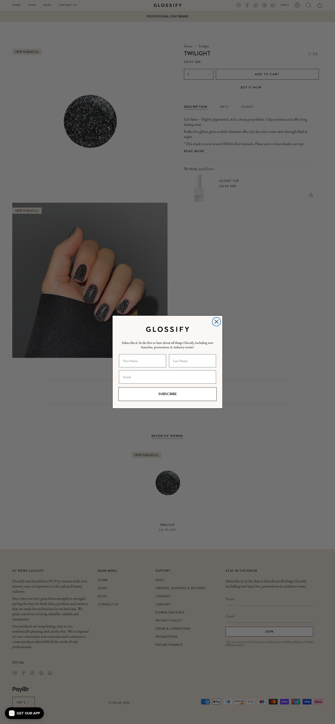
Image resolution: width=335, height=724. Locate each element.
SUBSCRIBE (167, 394)
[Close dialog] (216, 321)
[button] (24, 713)
